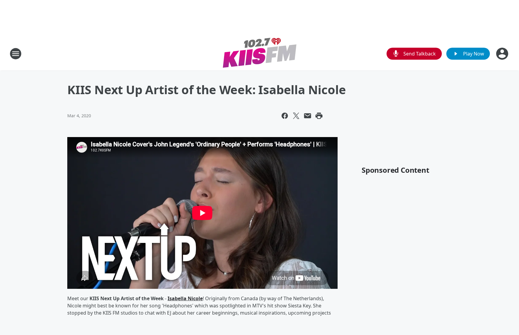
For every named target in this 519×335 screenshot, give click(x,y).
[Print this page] (319, 116)
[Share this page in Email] (307, 116)
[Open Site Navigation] (16, 54)
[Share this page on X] (296, 116)
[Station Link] (259, 53)
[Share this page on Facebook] (285, 116)
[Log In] (502, 54)
